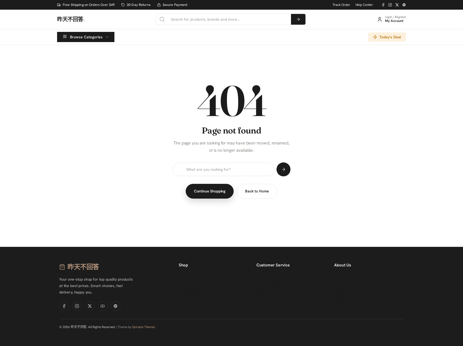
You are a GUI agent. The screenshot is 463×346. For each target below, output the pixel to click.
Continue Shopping (209, 191)
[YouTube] (102, 306)
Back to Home (257, 191)
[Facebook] (383, 5)
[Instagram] (390, 5)
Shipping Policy (269, 289)
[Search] (298, 19)
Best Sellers (189, 289)
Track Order (341, 4)
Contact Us (266, 302)
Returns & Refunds (272, 282)
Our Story (342, 276)
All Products (189, 276)
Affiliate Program (348, 302)
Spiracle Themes (143, 327)
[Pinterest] (404, 5)
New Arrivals (190, 282)
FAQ (260, 295)
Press (338, 295)
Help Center (364, 4)
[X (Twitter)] (397, 5)
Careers (341, 282)
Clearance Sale (192, 302)
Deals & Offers (191, 295)
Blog (338, 289)
